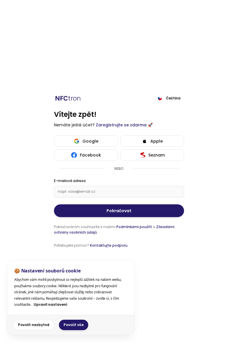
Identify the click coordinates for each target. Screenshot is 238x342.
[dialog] (71, 297)
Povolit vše (74, 324)
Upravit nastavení (50, 304)
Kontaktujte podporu (108, 245)
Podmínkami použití (134, 226)
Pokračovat (119, 211)
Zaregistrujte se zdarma (121, 125)
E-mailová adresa (70, 181)
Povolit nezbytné (33, 324)
